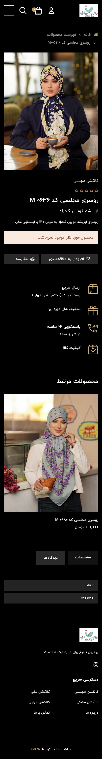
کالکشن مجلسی (86, 692)
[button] (51, 10)
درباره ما (92, 712)
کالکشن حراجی (39, 702)
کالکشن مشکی (87, 702)
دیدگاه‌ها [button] (51, 557)
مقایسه (22, 259)
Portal (36, 749)
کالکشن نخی (40, 692)
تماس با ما (42, 712)
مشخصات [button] (83, 557)
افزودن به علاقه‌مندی (67, 259)
